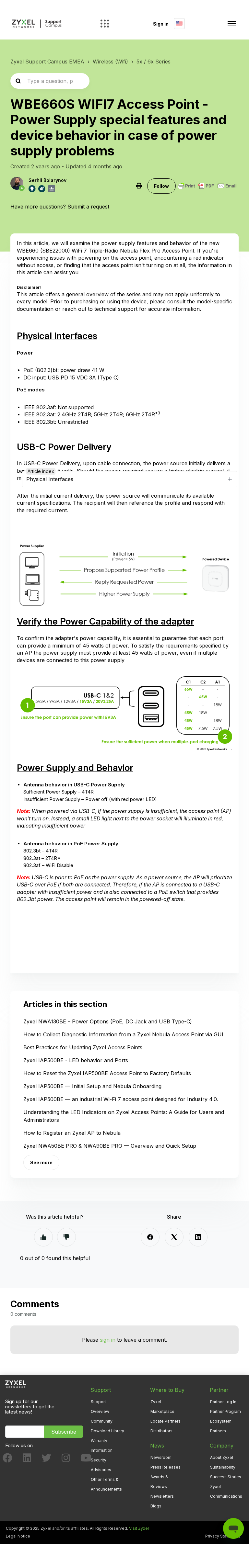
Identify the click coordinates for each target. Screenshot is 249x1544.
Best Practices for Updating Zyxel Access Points (82, 1047)
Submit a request (88, 206)
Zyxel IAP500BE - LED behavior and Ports (75, 1060)
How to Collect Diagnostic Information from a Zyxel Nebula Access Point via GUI (123, 1034)
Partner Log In (223, 1401)
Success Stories (225, 1476)
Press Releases (165, 1467)
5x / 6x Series (153, 61)
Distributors (161, 1430)
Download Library (107, 1430)
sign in (107, 1339)
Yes (43, 1237)
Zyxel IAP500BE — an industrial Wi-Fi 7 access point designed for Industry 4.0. (120, 1099)
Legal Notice (18, 1536)
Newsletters (162, 1496)
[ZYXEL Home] (15, 1384)
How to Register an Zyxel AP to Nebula (72, 1133)
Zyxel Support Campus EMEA (47, 61)
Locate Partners (165, 1421)
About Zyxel (221, 1457)
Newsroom (161, 1457)
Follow (161, 186)
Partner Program (225, 1411)
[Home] (36, 23)
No (66, 1237)
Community (102, 1421)
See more (41, 1162)
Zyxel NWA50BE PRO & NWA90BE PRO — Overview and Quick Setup (109, 1146)
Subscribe (63, 1431)
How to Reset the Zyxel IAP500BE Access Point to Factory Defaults (107, 1073)
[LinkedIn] (198, 1237)
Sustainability (222, 1467)
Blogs (155, 1506)
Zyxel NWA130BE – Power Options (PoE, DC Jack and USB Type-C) (107, 1021)
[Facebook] (150, 1237)
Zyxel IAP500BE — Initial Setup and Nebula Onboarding (92, 1086)
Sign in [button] (161, 24)
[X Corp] (174, 1237)
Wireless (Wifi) (110, 61)
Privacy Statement (222, 1536)
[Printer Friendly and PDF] (207, 186)
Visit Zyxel (139, 1528)
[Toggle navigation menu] (232, 23)
